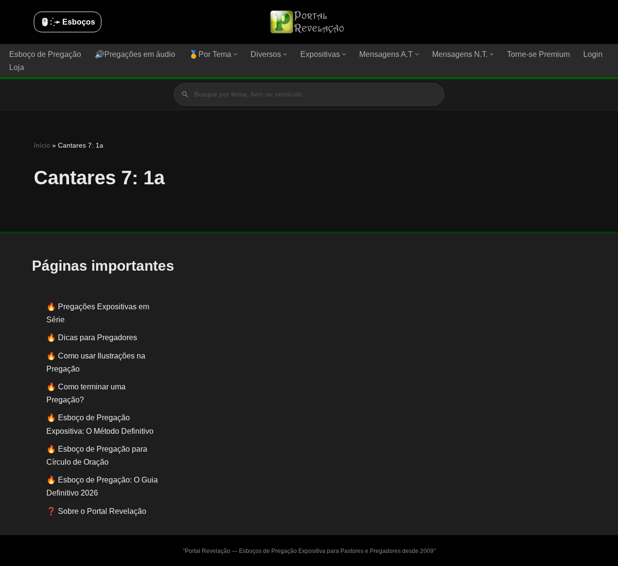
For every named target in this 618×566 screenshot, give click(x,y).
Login (593, 54)
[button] (235, 54)
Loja (16, 67)
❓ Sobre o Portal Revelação (96, 511)
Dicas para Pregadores (97, 337)
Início (42, 145)
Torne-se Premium (538, 54)
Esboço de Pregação (45, 54)
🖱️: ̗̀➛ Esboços (67, 22)
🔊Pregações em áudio (135, 54)
